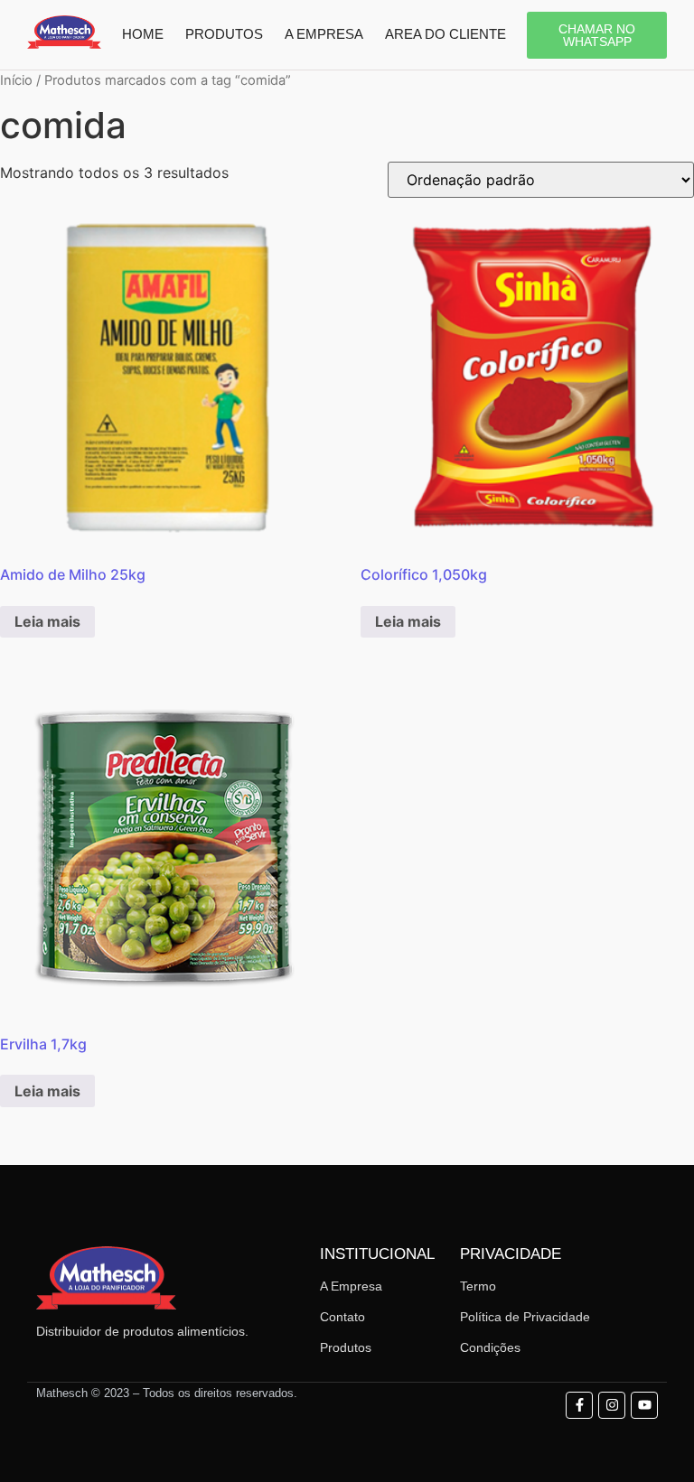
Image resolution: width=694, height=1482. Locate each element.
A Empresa (351, 1286)
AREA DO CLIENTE (445, 34)
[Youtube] (644, 1405)
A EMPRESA (324, 34)
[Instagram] (611, 1405)
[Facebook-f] (579, 1405)
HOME (143, 34)
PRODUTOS (224, 34)
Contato (342, 1317)
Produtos (345, 1347)
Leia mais (47, 621)
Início (16, 80)
